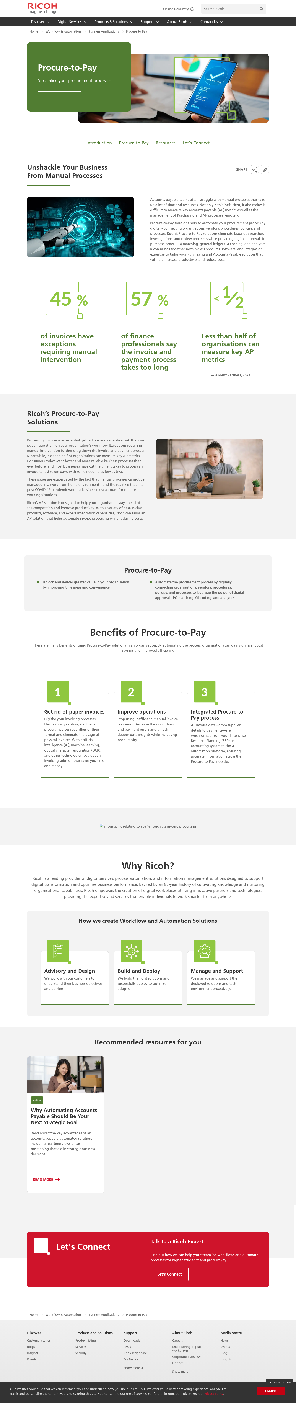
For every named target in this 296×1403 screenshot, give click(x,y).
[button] (255, 169)
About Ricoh (182, 1333)
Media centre (231, 1333)
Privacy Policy (213, 1394)
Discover (34, 1333)
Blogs (31, 1347)
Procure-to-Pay (134, 142)
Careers (177, 1340)
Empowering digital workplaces (186, 1348)
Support (130, 1333)
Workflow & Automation (63, 31)
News (224, 1340)
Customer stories (38, 1340)
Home (34, 31)
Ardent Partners (228, 375)
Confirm (270, 1391)
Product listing (85, 1340)
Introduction (99, 142)
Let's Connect (196, 142)
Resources (166, 142)
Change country (176, 9)
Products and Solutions (94, 1333)
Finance (177, 1363)
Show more (132, 1368)
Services (80, 1347)
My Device (131, 1359)
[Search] (261, 9)
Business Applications (103, 31)
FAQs (127, 1347)
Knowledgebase (135, 1353)
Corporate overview (186, 1357)
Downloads (132, 1340)
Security (80, 1353)
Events (31, 1359)
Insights (32, 1353)
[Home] (43, 9)
